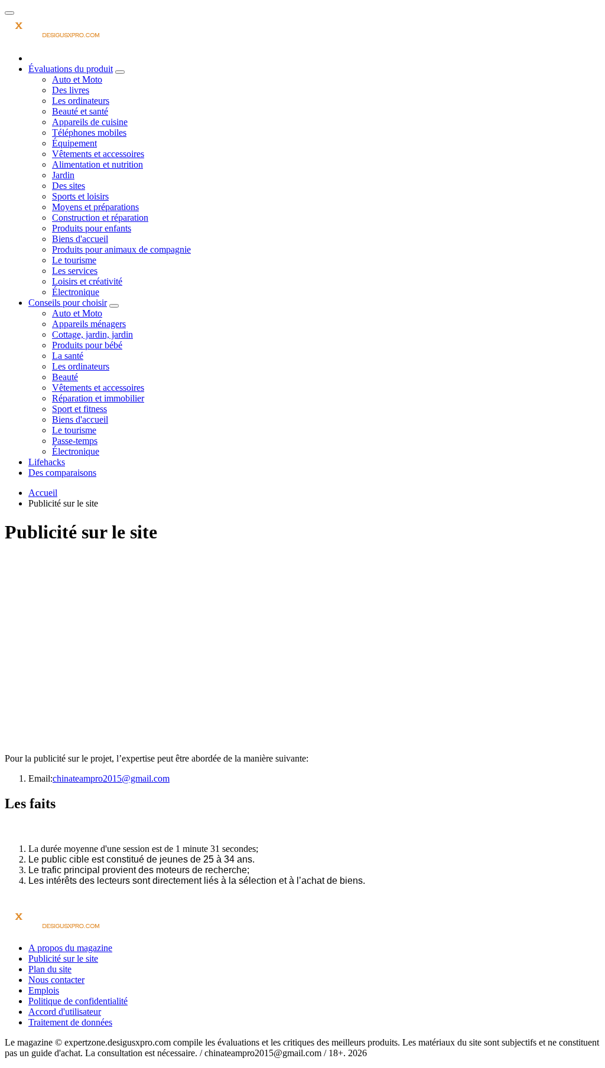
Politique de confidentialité (78, 1001)
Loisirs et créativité (87, 281)
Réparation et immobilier (98, 398)
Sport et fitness (79, 409)
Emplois (43, 990)
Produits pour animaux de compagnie (121, 249)
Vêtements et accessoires (98, 154)
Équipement (74, 143)
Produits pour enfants (91, 228)
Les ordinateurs (80, 101)
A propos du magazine (70, 948)
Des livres (70, 90)
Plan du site (49, 969)
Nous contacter (56, 980)
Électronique (75, 292)
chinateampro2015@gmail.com (111, 778)
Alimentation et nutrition (97, 164)
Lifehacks (46, 462)
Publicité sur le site (63, 958)
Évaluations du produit (70, 69)
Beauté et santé (80, 111)
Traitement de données (70, 1022)
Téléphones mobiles (89, 133)
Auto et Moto (77, 79)
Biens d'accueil (80, 239)
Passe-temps (74, 441)
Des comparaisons (62, 473)
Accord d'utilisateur (64, 1012)
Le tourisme (74, 260)
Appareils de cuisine (90, 122)
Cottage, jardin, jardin (92, 334)
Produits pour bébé (87, 345)
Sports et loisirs (80, 196)
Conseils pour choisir (67, 303)
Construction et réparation (100, 218)
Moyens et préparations (95, 207)
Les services (74, 271)
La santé (67, 356)
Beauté (65, 377)
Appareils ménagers (89, 324)
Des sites (68, 186)
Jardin (63, 175)
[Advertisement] (302, 638)
